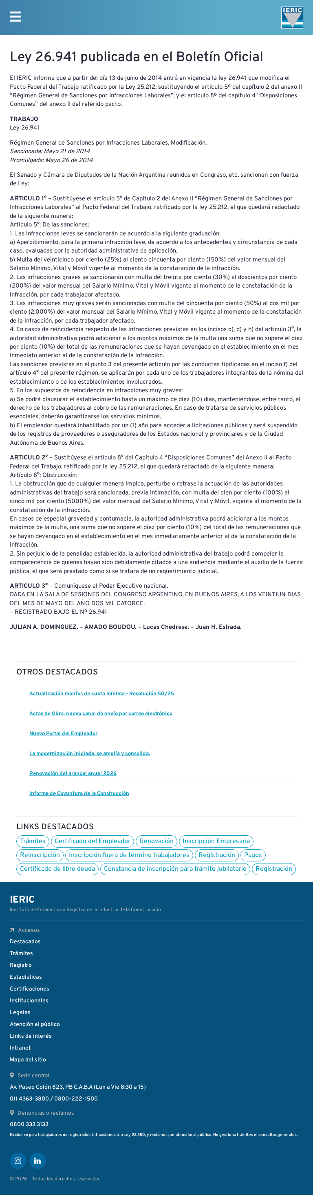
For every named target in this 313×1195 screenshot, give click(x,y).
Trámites (33, 841)
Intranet (20, 1048)
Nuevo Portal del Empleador (63, 734)
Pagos (253, 855)
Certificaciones (29, 989)
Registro (21, 965)
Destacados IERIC (60, 47)
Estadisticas (26, 977)
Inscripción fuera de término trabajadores (129, 855)
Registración (216, 855)
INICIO (24, 47)
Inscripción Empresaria (216, 841)
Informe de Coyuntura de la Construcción (79, 794)
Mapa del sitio (28, 1060)
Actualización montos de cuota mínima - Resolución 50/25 (101, 694)
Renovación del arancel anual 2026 (73, 774)
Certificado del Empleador (92, 841)
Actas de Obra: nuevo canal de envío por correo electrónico (100, 714)
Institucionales (29, 1000)
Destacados (25, 941)
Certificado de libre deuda (57, 869)
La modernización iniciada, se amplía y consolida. (89, 754)
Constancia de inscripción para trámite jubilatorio (175, 869)
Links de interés (31, 1036)
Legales (20, 1012)
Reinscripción (40, 855)
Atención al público (35, 1024)
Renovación (156, 841)
